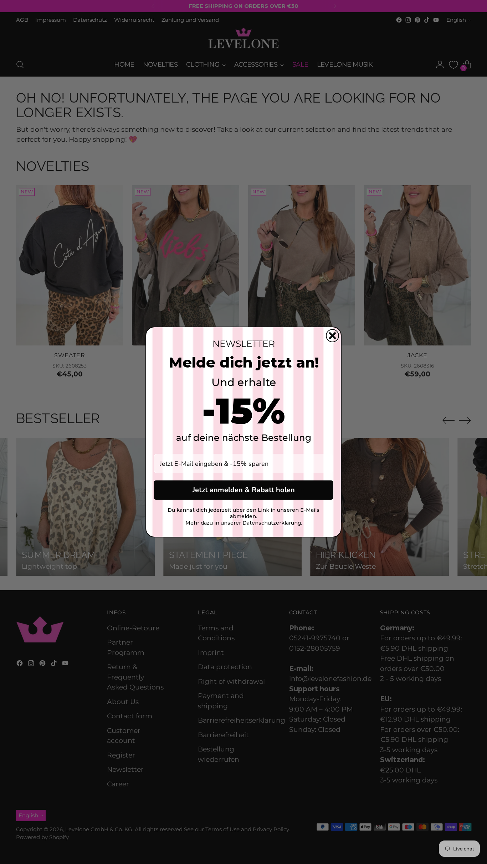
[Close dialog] (332, 335)
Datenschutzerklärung (271, 523)
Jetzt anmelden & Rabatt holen (244, 490)
